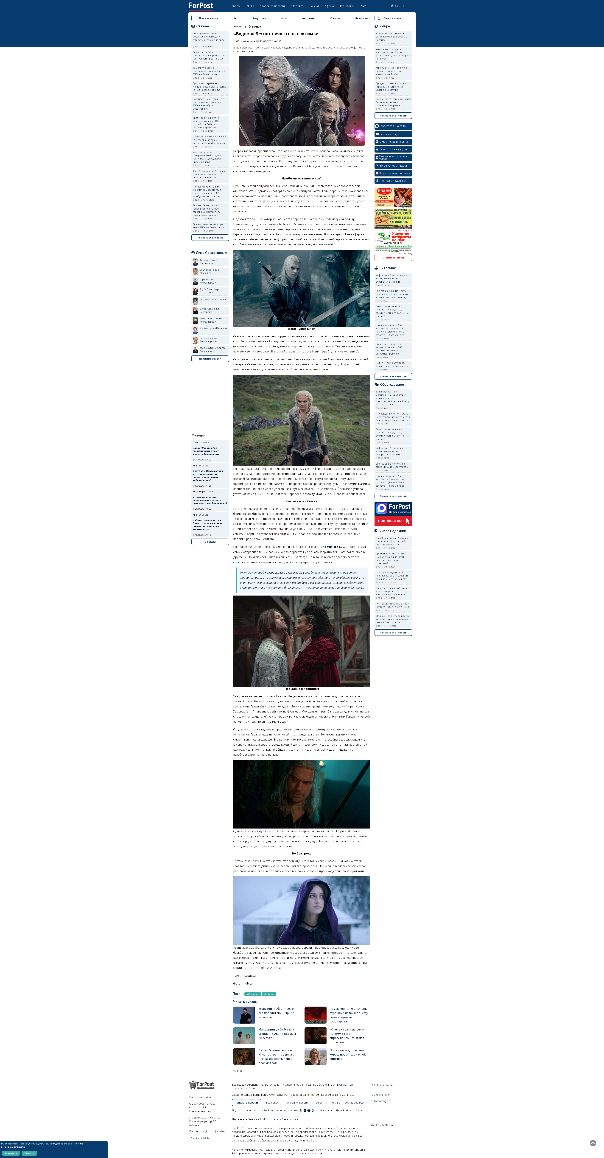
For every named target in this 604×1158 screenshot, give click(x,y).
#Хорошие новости (272, 6)
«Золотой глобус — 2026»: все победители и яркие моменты (276, 1013)
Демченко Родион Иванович (210, 271)
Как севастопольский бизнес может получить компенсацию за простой (392, 591)
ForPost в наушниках (393, 180)
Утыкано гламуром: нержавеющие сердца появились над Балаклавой (210, 500)
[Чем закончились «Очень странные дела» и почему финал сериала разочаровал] (316, 1015)
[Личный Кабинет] (392, 6)
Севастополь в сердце (393, 149)
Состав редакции (355, 1102)
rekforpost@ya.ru (381, 1101)
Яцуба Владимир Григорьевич (209, 291)
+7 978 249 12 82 (199, 1137)
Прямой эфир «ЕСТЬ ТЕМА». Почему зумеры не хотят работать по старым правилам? (391, 558)
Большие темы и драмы (394, 165)
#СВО (250, 6)
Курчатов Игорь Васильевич (209, 261)
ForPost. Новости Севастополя (279, 1119)
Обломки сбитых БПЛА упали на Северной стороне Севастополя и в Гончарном (209, 140)
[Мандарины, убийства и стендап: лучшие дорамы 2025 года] (244, 1035)
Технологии (347, 6)
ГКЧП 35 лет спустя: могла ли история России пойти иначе (393, 605)
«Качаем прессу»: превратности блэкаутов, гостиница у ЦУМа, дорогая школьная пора (208, 156)
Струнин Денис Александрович (208, 281)
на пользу (348, 219)
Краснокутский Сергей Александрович (213, 349)
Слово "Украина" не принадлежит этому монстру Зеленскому (206, 451)
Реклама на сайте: (382, 1084)
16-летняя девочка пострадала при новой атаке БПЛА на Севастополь (209, 71)
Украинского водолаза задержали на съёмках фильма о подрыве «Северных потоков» (393, 53)
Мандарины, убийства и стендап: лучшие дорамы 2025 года (277, 1033)
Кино (283, 18)
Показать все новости (210, 237)
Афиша (329, 6)
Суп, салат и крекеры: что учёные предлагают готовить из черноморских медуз (209, 86)
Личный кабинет (393, 18)
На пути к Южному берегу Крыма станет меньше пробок (393, 364)
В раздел (210, 541)
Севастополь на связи (392, 126)
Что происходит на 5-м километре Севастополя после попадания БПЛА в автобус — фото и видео (207, 191)
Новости (234, 6)
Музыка (335, 18)
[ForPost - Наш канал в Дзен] (315, 1110)
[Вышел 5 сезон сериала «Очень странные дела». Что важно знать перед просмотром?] (244, 1056)
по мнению (330, 546)
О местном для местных (394, 141)
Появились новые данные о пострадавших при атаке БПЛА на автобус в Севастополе (208, 103)
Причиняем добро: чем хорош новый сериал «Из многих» (348, 1054)
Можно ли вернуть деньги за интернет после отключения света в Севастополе (392, 619)
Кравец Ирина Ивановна (213, 328)
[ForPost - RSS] (301, 1110)
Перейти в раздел (210, 358)
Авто (363, 6)
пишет (285, 557)
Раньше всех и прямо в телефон (393, 157)
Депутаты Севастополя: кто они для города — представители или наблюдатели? (208, 476)
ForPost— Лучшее (354, 1110)
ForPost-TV (320, 1102)
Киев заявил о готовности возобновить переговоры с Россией (391, 36)
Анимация (308, 18)
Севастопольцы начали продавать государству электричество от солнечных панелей (392, 311)
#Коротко (297, 6)
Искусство (362, 18)
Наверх (594, 1143)
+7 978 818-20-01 (381, 1094)
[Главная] (201, 4)
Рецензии (259, 18)
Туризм (314, 6)
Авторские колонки (298, 1102)
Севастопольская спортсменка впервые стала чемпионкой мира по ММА (209, 55)
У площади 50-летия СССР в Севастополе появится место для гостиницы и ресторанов (393, 417)
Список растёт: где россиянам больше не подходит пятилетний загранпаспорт (393, 102)
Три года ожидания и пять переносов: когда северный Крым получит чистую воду (392, 294)
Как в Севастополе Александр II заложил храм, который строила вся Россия (210, 174)
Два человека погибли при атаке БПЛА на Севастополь (209, 226)
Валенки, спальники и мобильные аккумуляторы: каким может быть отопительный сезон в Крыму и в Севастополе (393, 398)
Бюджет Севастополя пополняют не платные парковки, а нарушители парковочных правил (207, 210)
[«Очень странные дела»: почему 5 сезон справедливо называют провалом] (316, 1035)
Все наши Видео (390, 134)
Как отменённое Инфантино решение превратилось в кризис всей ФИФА (392, 71)
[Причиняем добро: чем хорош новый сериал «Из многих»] (316, 1056)
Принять (29, 1153)
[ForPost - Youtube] (309, 1110)
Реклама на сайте (200, 1097)
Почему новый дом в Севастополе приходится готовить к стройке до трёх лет (208, 38)
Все (235, 18)
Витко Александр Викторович (209, 310)
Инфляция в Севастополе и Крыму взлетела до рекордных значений (391, 278)
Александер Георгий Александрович (211, 320)
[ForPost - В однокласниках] (312, 1110)
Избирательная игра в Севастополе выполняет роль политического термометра (208, 525)
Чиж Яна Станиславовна (213, 299)
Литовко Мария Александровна (208, 339)
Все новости (273, 1102)
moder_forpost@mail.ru (211, 1131)
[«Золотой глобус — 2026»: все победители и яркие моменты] (244, 1015)
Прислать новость (210, 18)
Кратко (336, 1102)
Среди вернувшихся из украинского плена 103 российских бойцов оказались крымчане (206, 122)
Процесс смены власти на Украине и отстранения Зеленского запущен (391, 86)
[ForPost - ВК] (305, 1110)
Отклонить (11, 1153)
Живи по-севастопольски (395, 173)
